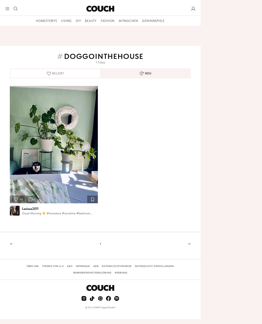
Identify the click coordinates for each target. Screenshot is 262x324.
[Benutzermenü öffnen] (193, 8)
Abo (69, 266)
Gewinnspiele (153, 20)
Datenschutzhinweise (116, 266)
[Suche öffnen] (15, 8)
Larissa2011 (30, 209)
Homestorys (46, 20)
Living (66, 20)
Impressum (83, 266)
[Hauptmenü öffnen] (7, 8)
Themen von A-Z (53, 266)
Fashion (108, 20)
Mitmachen (128, 20)
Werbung (121, 272)
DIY (78, 20)
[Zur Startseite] (100, 9)
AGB (96, 266)
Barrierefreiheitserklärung (92, 272)
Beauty (91, 20)
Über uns (33, 266)
